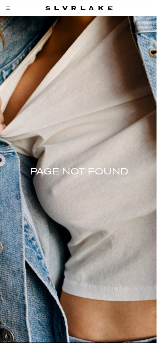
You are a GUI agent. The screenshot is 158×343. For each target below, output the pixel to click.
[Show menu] (10, 8)
